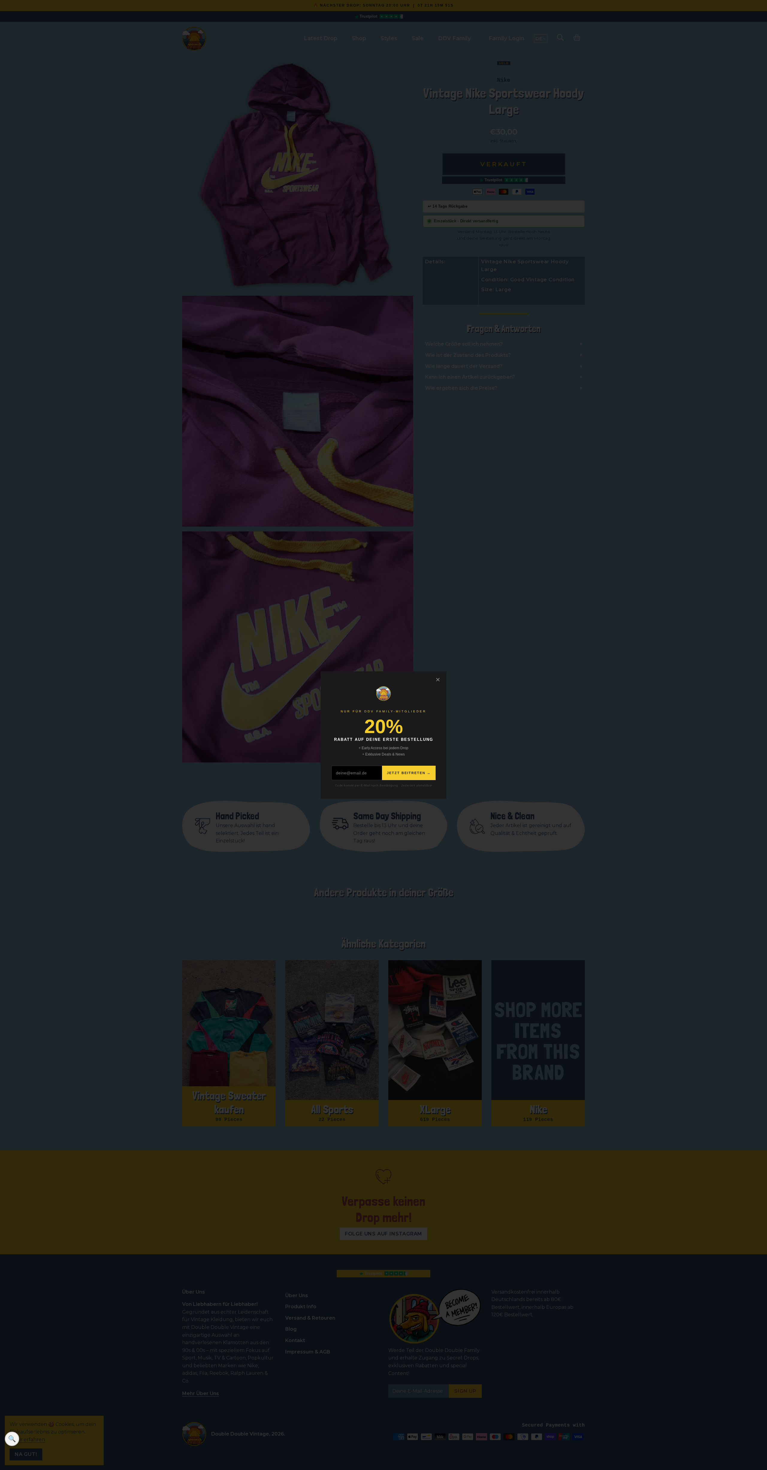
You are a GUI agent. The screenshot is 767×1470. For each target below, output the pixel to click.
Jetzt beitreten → (409, 773)
